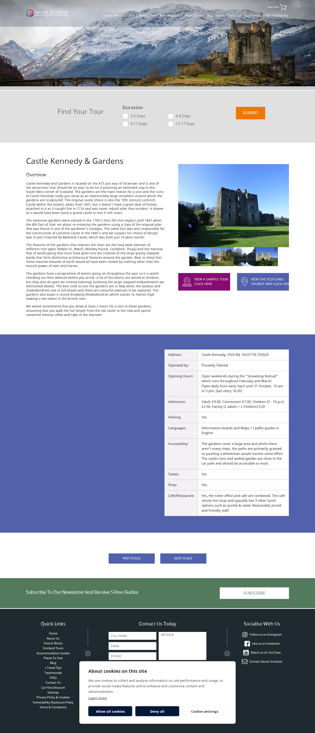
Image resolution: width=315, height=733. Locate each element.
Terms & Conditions (53, 707)
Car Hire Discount (53, 687)
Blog (210, 15)
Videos (219, 15)
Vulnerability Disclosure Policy (53, 702)
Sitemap (53, 692)
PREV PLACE (132, 558)
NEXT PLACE (183, 558)
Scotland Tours (53, 648)
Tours (154, 15)
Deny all (157, 711)
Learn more (97, 698)
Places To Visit (194, 15)
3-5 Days (138, 115)
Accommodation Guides (53, 653)
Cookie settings (204, 711)
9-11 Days (139, 123)
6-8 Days (183, 115)
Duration (132, 108)
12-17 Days (185, 123)
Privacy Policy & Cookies (53, 697)
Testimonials (252, 15)
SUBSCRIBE (254, 593)
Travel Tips (234, 15)
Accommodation (171, 15)
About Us (120, 15)
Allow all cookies (110, 711)
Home (107, 15)
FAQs (266, 15)
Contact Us (280, 15)
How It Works (138, 15)
